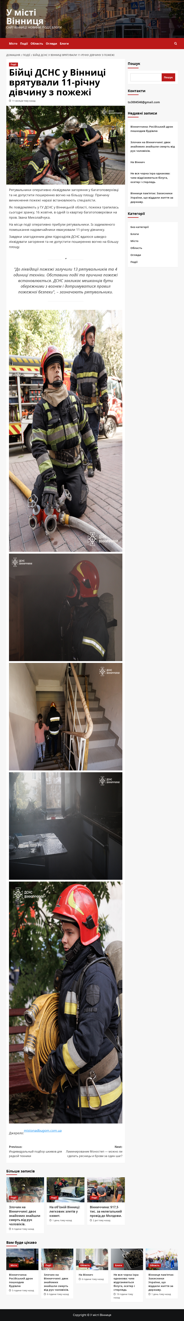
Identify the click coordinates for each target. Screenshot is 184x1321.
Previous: (35, 1151)
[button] (175, 43)
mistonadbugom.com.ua (43, 1130)
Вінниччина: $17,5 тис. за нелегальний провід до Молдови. (106, 1211)
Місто (13, 44)
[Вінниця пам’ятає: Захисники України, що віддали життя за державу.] (162, 1259)
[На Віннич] (92, 1259)
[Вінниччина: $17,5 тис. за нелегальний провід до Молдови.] (106, 1189)
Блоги (64, 44)
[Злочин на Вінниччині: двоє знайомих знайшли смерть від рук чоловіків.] (25, 1189)
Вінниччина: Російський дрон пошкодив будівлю (151, 129)
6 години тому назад (23, 1228)
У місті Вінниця (24, 16)
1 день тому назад (62, 1220)
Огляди (51, 44)
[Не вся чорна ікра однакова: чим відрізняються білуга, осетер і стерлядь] (127, 1259)
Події (24, 44)
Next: (94, 1151)
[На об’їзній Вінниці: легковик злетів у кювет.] (65, 1189)
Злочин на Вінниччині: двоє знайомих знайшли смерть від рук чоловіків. (24, 1215)
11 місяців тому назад (23, 100)
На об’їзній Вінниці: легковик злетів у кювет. (64, 1211)
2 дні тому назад (101, 1220)
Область (37, 44)
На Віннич (137, 162)
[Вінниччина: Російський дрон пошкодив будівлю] (22, 1259)
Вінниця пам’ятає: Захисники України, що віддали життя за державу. (151, 197)
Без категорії (139, 227)
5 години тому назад (23, 1290)
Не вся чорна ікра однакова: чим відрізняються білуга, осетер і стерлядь (150, 178)
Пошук (134, 63)
